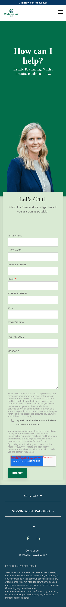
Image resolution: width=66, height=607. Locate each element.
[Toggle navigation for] (33, 528)
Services (31, 496)
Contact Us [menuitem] (32, 550)
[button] (60, 11)
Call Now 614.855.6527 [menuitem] (33, 2)
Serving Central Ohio (31, 511)
